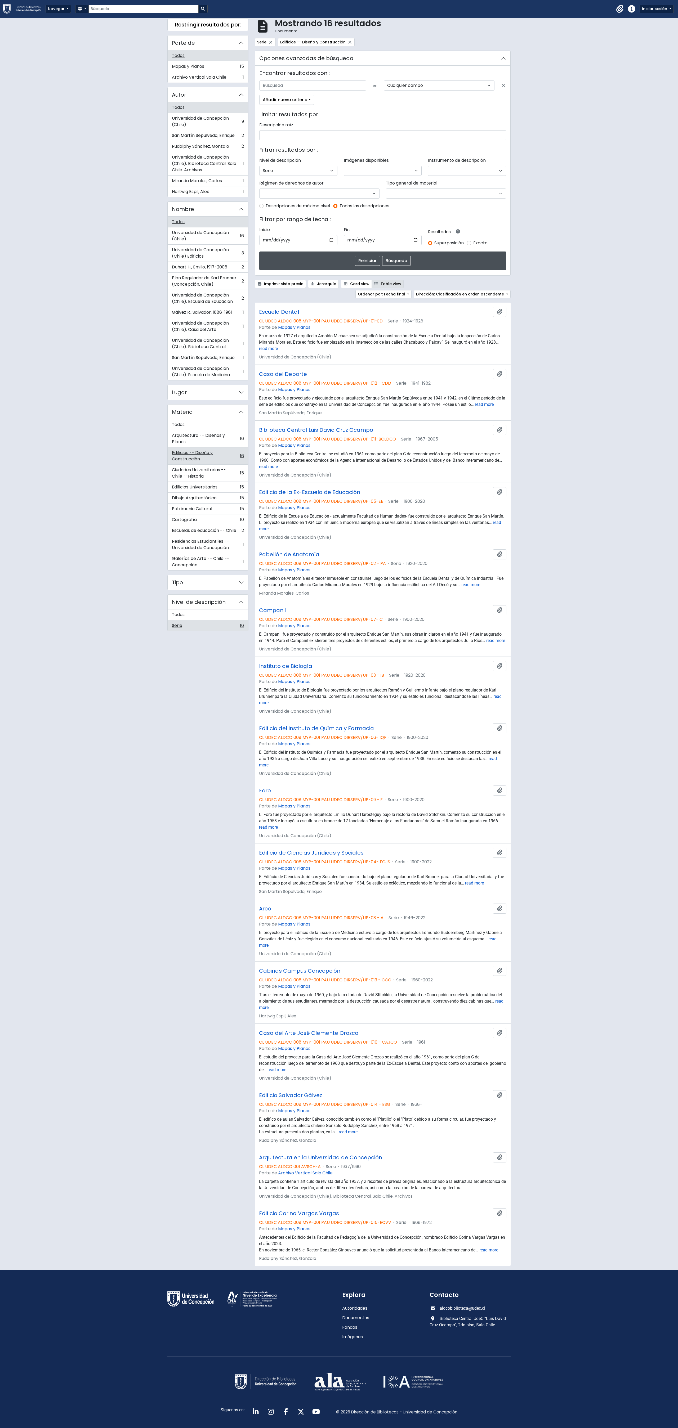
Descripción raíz (276, 125)
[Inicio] (24, 9)
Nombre (183, 209)
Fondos (349, 1327)
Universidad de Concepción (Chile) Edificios (208, 253)
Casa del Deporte (283, 374)
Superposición (449, 243)
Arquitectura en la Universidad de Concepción (320, 1157)
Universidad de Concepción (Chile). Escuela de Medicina (208, 371)
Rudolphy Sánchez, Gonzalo (208, 147)
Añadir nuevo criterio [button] (285, 100)
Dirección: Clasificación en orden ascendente (460, 294)
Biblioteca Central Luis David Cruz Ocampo (316, 430)
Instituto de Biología (285, 666)
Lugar (179, 392)
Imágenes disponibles (366, 160)
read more (268, 348)
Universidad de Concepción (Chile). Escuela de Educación (208, 298)
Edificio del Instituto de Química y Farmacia (316, 728)
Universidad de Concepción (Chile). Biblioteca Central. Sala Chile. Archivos (208, 163)
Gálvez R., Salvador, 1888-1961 (208, 313)
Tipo (177, 582)
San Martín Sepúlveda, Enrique (208, 136)
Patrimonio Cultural (208, 510)
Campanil (272, 610)
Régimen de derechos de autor (291, 183)
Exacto (480, 243)
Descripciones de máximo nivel (298, 206)
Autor (179, 94)
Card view (359, 283)
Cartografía (208, 521)
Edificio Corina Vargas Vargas (299, 1213)
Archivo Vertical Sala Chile (208, 78)
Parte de (183, 43)
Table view (390, 283)
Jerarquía (326, 283)
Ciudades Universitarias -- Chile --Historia (208, 473)
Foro (265, 790)
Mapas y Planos (208, 67)
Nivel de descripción (199, 602)
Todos (178, 55)
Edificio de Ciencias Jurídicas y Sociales (311, 853)
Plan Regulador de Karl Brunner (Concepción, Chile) (208, 281)
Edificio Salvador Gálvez (290, 1095)
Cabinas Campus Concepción (299, 971)
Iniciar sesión (655, 8)
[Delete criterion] (503, 85)
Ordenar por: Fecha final (382, 294)
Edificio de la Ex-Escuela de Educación (309, 492)
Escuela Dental (279, 312)
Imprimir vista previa (283, 283)
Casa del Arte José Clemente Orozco (308, 1033)
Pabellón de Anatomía (289, 554)
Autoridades (354, 1308)
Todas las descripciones (364, 206)
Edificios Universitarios (208, 488)
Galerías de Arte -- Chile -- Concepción (208, 561)
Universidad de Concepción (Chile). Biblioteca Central (208, 343)
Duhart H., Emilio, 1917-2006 (208, 268)
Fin (347, 230)
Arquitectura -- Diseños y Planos (208, 438)
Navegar (57, 8)
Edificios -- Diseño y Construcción (208, 456)
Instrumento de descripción (457, 160)
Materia (182, 412)
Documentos (355, 1318)
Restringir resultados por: (208, 24)
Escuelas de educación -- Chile (208, 531)
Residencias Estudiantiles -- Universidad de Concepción (208, 544)
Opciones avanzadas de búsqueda (306, 58)
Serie (208, 626)
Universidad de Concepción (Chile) (208, 121)
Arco (265, 908)
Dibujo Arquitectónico (208, 499)
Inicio (264, 230)
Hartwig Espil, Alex (208, 192)
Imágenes (352, 1337)
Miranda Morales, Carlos (208, 182)
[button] (620, 9)
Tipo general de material (411, 183)
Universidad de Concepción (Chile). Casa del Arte (208, 326)
